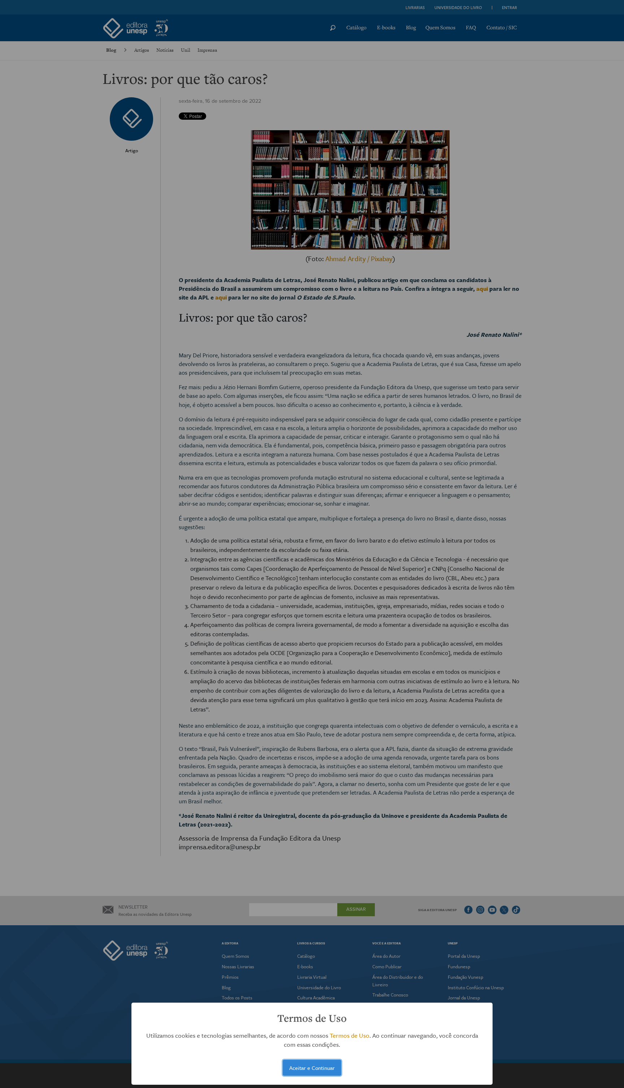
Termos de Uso (349, 1035)
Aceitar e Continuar (312, 1068)
